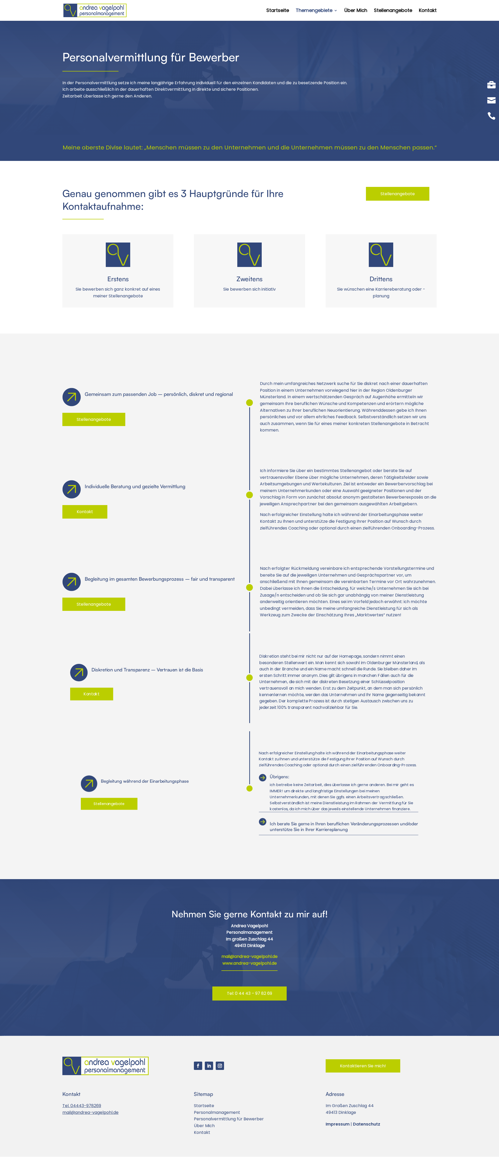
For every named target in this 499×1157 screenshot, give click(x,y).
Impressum (338, 1124)
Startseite (277, 11)
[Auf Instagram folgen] (220, 1066)
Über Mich (355, 11)
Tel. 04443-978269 (81, 1106)
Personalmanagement (217, 1112)
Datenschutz (366, 1124)
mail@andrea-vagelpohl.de (249, 956)
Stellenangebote (393, 11)
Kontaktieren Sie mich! (363, 1066)
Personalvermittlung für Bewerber (229, 1119)
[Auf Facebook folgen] (198, 1066)
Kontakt (428, 11)
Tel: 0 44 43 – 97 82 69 (249, 993)
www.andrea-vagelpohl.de (249, 963)
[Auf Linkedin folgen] (209, 1066)
